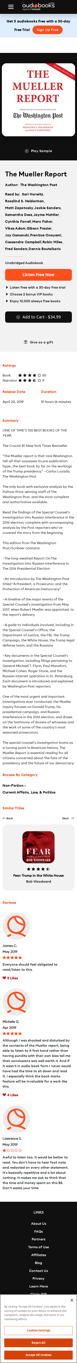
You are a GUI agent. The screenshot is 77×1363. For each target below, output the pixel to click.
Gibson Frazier (39, 228)
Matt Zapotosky (19, 208)
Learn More (38, 1286)
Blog (38, 1263)
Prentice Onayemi (45, 235)
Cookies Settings (38, 1330)
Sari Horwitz (32, 194)
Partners (38, 1239)
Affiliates (38, 1255)
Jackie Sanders (47, 208)
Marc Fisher (42, 221)
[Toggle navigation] (11, 7)
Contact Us (38, 1271)
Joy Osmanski (17, 235)
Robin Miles (52, 242)
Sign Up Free (48, 30)
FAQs (38, 1231)
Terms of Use (38, 1247)
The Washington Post (38, 185)
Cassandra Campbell (23, 242)
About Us (38, 1223)
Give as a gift (41, 342)
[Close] (72, 1300)
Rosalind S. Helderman (24, 201)
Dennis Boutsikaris (45, 249)
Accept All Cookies (38, 1355)
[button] (8, 818)
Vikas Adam (15, 228)
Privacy (38, 1278)
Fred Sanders (16, 249)
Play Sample (41, 151)
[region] (38, 1328)
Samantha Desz (18, 215)
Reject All (38, 1343)
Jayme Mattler (46, 215)
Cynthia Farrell (18, 221)
